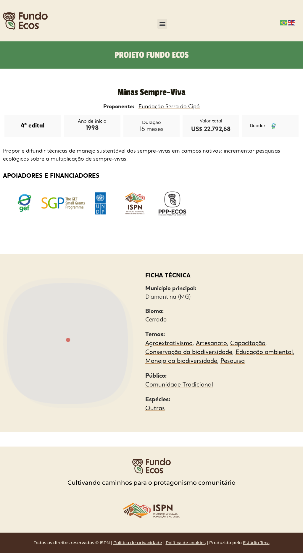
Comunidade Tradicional (179, 385)
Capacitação (247, 344)
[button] (162, 24)
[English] (292, 22)
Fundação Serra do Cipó (169, 106)
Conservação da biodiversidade (188, 352)
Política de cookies (186, 542)
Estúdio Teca (256, 542)
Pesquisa (232, 361)
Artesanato (211, 344)
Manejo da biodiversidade (181, 361)
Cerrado (156, 320)
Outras (155, 409)
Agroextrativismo (169, 344)
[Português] (284, 22)
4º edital (32, 126)
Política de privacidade (137, 542)
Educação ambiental (264, 352)
